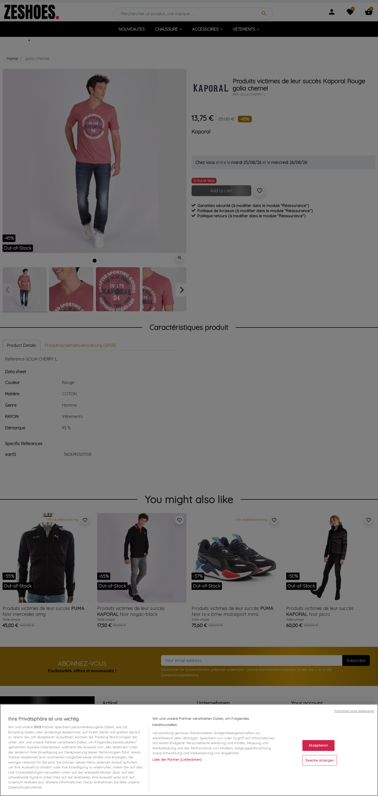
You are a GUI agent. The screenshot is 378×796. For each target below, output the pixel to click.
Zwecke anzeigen (319, 760)
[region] (189, 750)
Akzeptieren (318, 745)
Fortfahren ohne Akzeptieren (354, 711)
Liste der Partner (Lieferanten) (177, 759)
